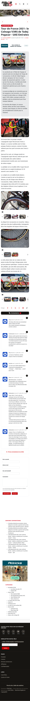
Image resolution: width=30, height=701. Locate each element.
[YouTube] (18, 631)
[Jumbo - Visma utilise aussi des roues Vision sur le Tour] (2, 21)
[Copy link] (26, 308)
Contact (3, 659)
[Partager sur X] (11, 308)
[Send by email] (23, 308)
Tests (9, 592)
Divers (9, 607)
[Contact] (16, 4)
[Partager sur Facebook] (7, 308)
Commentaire (5, 476)
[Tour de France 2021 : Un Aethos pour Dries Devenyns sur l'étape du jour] (27, 21)
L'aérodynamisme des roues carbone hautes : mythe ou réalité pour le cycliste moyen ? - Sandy (18, 546)
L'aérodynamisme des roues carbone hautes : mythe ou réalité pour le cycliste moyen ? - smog (18, 536)
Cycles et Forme (5, 677)
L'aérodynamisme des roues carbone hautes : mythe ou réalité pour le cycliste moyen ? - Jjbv (18, 551)
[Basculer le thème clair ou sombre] (23, 4)
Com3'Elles (4, 675)
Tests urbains (14, 599)
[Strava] (23, 631)
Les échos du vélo (15, 589)
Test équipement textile (16, 595)
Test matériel (14, 594)
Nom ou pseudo (6, 459)
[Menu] (27, 4)
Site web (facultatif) (7, 470)
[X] (13, 631)
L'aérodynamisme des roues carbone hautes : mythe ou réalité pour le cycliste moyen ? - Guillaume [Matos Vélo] (18, 541)
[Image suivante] (26, 200)
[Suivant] (27, 216)
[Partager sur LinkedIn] (15, 308)
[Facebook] (3, 631)
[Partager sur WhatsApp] (19, 308)
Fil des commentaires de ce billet (16, 452)
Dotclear (9, 688)
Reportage (13, 610)
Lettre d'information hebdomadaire (13, 641)
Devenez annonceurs (6, 661)
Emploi (12, 590)
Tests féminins (14, 597)
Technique (10, 603)
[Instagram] (8, 631)
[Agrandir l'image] (15, 200)
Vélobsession (11, 612)
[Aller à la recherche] (19, 4)
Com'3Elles (11, 690)
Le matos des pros (12, 600)
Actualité (10, 587)
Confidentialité (5, 666)
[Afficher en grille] (2, 212)
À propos (3, 657)
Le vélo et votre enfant (13, 605)
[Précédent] (2, 216)
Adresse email (5, 465)
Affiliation (3, 664)
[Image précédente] (3, 200)
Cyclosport (13, 608)
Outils (9, 602)
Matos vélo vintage (13, 615)
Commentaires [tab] (16, 313)
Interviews (10, 613)
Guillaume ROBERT (6, 37)
